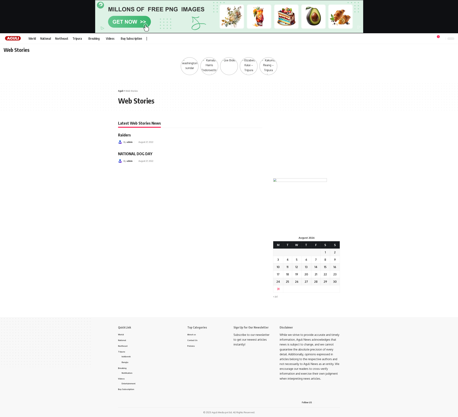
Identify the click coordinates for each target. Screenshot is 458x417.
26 (296, 281)
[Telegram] (432, 38)
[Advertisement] (306, 146)
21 (316, 274)
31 (278, 289)
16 (334, 267)
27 (306, 281)
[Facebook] (412, 38)
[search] (442, 38)
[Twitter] (416, 38)
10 (278, 267)
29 (325, 281)
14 (316, 267)
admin (129, 142)
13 (306, 267)
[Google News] (424, 38)
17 (278, 274)
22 (325, 274)
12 (296, 267)
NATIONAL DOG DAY (135, 153)
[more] (146, 38)
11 (287, 267)
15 (325, 267)
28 (316, 281)
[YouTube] (420, 38)
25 (287, 281)
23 (335, 274)
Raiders (124, 134)
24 (278, 281)
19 (296, 274)
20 (306, 274)
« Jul (275, 296)
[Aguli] (13, 38)
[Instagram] (428, 38)
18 (287, 274)
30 (335, 281)
